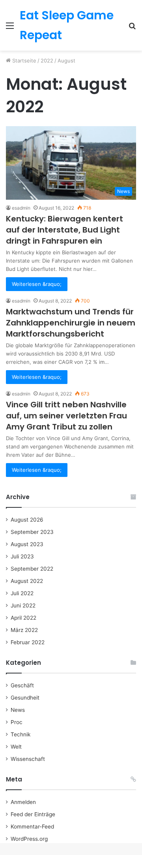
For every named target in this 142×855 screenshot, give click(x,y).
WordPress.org (29, 839)
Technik (20, 734)
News (18, 710)
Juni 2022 (23, 605)
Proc (16, 722)
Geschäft (22, 685)
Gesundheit (25, 697)
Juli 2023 (22, 556)
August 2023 (27, 544)
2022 (47, 60)
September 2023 (32, 532)
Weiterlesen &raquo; (37, 284)
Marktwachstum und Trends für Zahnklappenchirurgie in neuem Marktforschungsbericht (70, 322)
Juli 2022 (22, 593)
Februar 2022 (28, 642)
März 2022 (24, 630)
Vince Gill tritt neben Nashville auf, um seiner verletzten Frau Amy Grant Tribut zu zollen (66, 415)
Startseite (23, 60)
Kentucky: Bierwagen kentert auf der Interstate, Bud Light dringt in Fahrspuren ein (64, 229)
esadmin (21, 208)
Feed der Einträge (33, 814)
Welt (16, 746)
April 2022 (23, 618)
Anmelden (23, 802)
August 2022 (27, 581)
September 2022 (32, 569)
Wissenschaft (28, 759)
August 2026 (27, 519)
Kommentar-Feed (32, 826)
